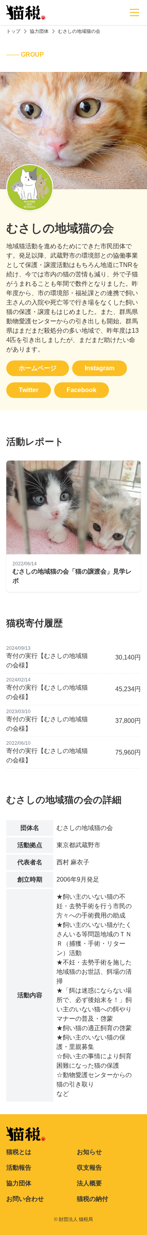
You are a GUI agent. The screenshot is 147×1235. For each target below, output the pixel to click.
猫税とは (18, 1152)
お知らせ (89, 1152)
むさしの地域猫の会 (79, 31)
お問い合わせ (25, 1199)
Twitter (28, 390)
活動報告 (18, 1167)
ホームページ (37, 368)
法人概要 (89, 1183)
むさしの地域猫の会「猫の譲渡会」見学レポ (72, 576)
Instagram (99, 368)
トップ (13, 31)
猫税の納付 (92, 1199)
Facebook (81, 390)
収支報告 (89, 1167)
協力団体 (39, 31)
